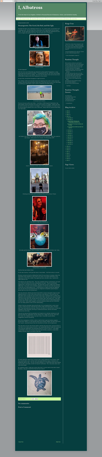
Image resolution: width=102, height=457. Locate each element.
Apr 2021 (70, 138)
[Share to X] (34, 399)
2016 (68, 153)
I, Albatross (30, 8)
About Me (34, 18)
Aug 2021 (70, 131)
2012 (68, 160)
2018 (68, 149)
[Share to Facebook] (36, 399)
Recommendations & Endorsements (55, 18)
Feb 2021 (70, 142)
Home (18, 18)
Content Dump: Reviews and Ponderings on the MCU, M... (73, 122)
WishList (67, 18)
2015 (68, 155)
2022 (68, 114)
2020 (68, 146)
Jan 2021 (70, 144)
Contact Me (74, 18)
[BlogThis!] (33, 399)
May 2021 (70, 137)
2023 (68, 112)
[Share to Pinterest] (37, 399)
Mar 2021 (70, 140)
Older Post (58, 441)
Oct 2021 (69, 130)
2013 (68, 158)
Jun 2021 (70, 135)
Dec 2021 (70, 117)
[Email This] (31, 399)
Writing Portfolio (25, 18)
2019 (68, 148)
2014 (68, 156)
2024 (68, 111)
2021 (68, 116)
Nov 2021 (70, 119)
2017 (68, 151)
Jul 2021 (69, 133)
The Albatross (41, 18)
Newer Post (21, 441)
